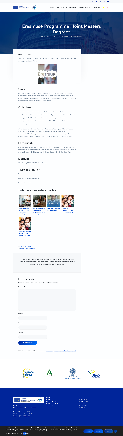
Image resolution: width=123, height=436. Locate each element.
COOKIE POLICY (84, 403)
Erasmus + (22, 248)
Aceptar (88, 431)
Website (21, 332)
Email (20, 323)
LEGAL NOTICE (83, 399)
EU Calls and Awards (50, 36)
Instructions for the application (28, 178)
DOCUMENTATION (51, 402)
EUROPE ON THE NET (52, 404)
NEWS (48, 400)
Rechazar (98, 431)
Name (20, 314)
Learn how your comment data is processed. (61, 351)
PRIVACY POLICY (84, 401)
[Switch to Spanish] (103, 8)
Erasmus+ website (24, 183)
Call (19, 174)
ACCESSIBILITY (83, 405)
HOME (48, 398)
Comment (21, 287)
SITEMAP (82, 407)
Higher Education (30, 248)
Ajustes (109, 431)
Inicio (42, 36)
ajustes (25, 433)
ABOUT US (49, 406)
